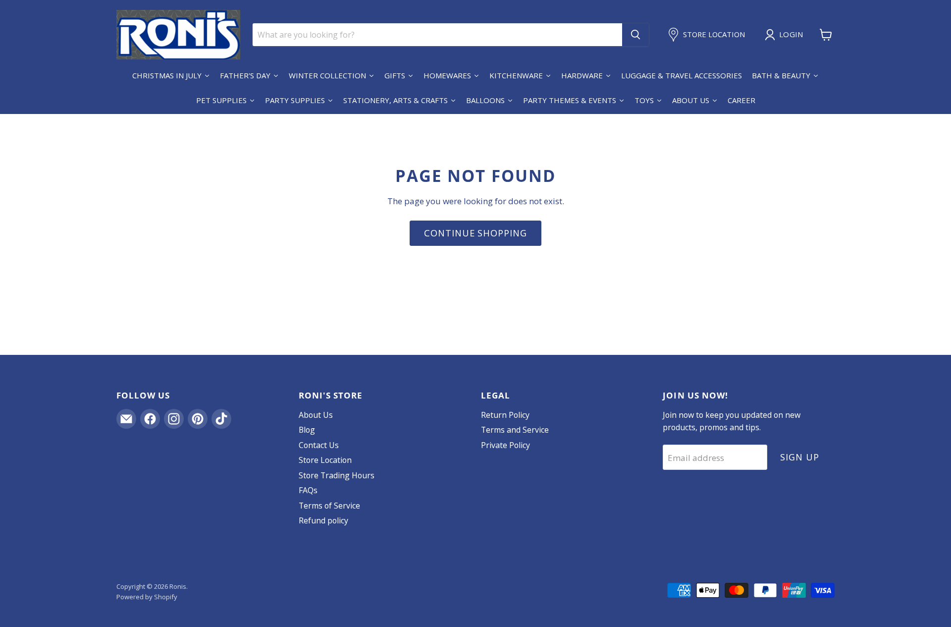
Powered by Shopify (146, 596)
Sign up (799, 457)
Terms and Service (515, 429)
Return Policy (505, 414)
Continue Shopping (475, 233)
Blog (307, 429)
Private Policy (505, 445)
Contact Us (319, 445)
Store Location (325, 460)
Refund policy (323, 520)
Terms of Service (329, 505)
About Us (316, 414)
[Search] (635, 34)
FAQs (308, 490)
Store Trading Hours (336, 475)
